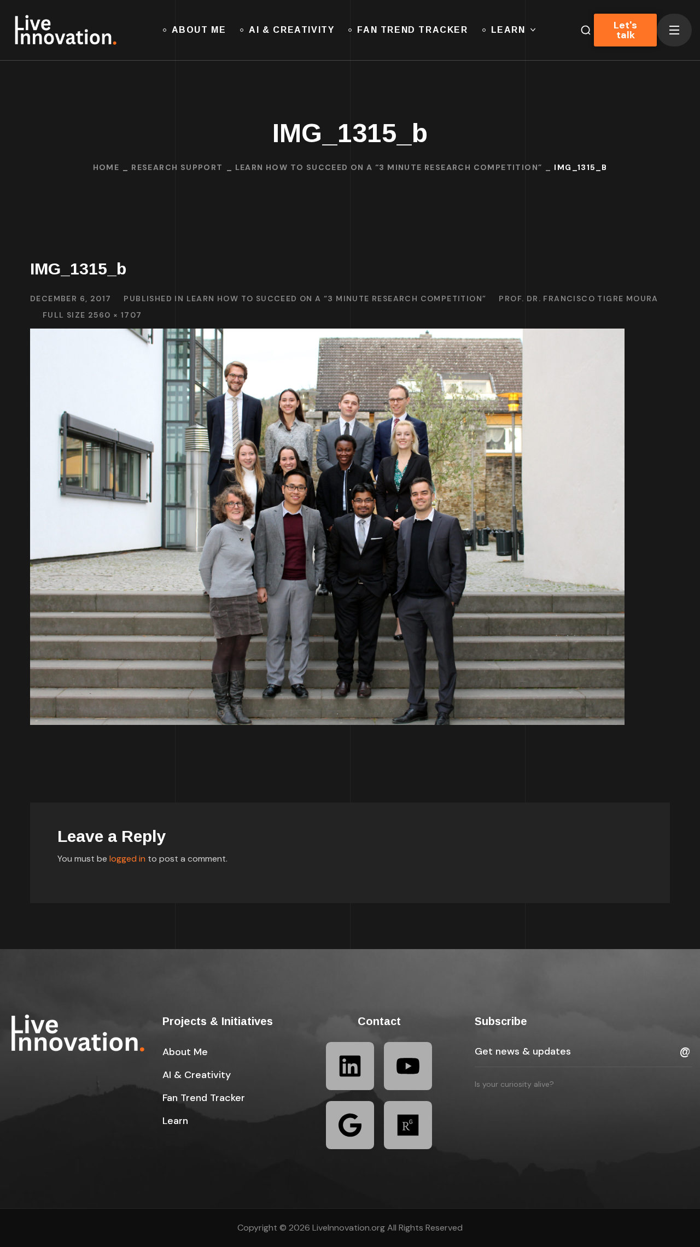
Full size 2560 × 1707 (92, 315)
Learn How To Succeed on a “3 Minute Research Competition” (388, 167)
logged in (127, 858)
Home (106, 167)
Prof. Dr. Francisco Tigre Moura (578, 298)
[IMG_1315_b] (327, 336)
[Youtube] (408, 1066)
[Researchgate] (408, 1125)
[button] (185, 1051)
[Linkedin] (350, 1066)
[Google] (350, 1125)
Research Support (177, 167)
